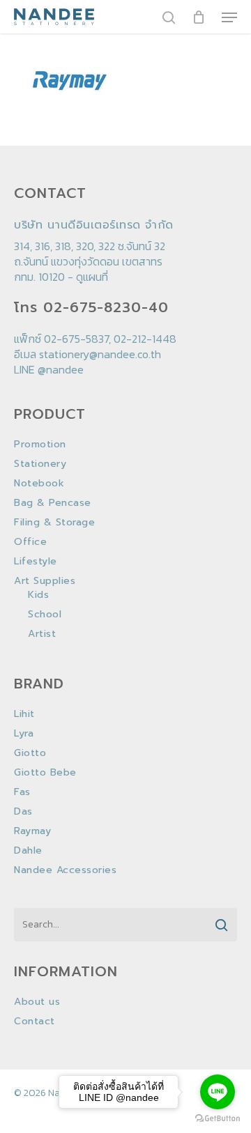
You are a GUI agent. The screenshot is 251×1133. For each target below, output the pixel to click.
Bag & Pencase (52, 503)
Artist (42, 634)
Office (30, 542)
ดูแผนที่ (92, 276)
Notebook (39, 484)
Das (23, 812)
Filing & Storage (54, 523)
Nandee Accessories (65, 870)
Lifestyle (35, 562)
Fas (22, 792)
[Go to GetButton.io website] (217, 1118)
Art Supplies (44, 581)
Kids (38, 595)
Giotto (30, 753)
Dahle (28, 851)
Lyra (23, 734)
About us (37, 1002)
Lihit (24, 714)
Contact (34, 1021)
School (44, 615)
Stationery (40, 464)
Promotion (40, 445)
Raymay (32, 831)
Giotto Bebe (45, 773)
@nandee (61, 369)
